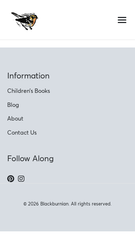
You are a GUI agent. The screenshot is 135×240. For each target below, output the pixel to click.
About (15, 118)
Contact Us (22, 132)
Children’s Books (28, 90)
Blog (13, 104)
